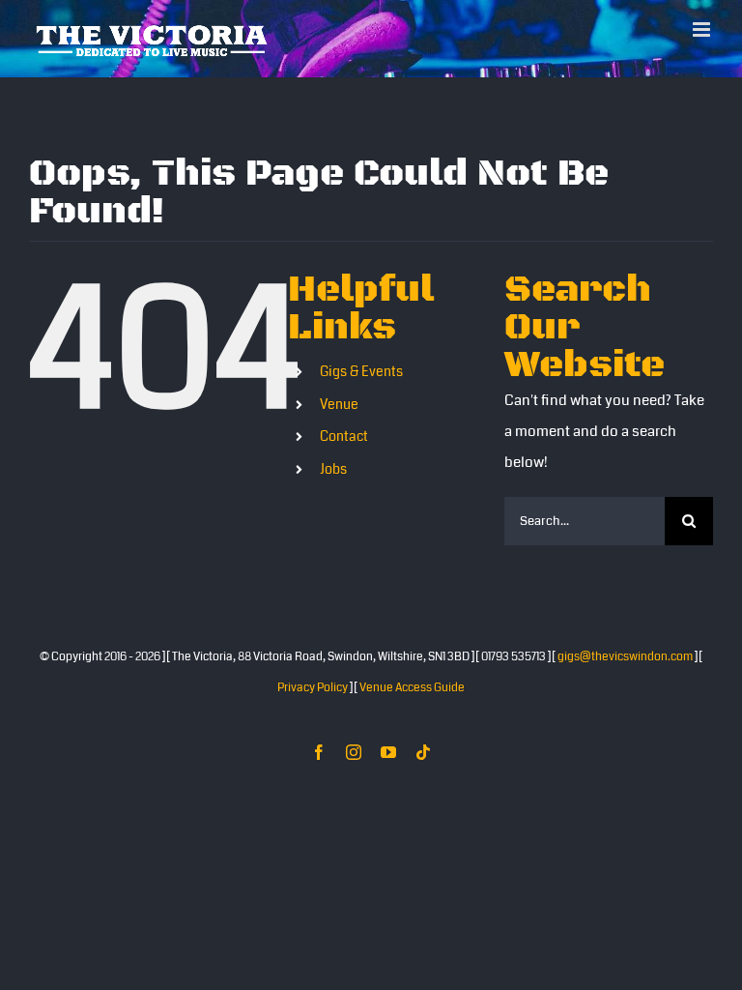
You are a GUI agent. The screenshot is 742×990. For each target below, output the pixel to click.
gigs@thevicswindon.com (625, 657)
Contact (344, 436)
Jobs (333, 469)
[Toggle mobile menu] (703, 29)
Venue (339, 404)
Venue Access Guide (412, 688)
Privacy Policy (312, 688)
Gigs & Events (361, 371)
